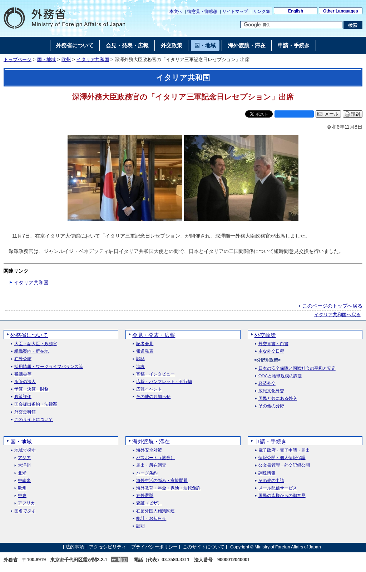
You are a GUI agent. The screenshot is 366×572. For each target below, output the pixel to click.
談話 (140, 359)
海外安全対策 (149, 450)
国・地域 (46, 59)
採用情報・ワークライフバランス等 (48, 366)
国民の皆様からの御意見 (282, 495)
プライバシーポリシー (154, 546)
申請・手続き (270, 441)
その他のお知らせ (153, 396)
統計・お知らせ (151, 518)
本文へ (175, 11)
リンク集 (261, 11)
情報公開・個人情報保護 (282, 458)
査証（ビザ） (149, 503)
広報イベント (149, 389)
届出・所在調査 (151, 465)
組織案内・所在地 (31, 351)
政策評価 (22, 396)
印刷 (355, 114)
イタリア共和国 (92, 59)
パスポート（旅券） (155, 458)
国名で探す (25, 511)
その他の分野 (271, 406)
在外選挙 (144, 495)
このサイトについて (33, 419)
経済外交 (267, 383)
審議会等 (22, 374)
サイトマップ (235, 11)
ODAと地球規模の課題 (280, 376)
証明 (140, 526)
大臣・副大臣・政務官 (35, 344)
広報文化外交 (271, 391)
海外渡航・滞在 (151, 441)
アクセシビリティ (107, 546)
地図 (122, 559)
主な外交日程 (271, 351)
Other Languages (340, 11)
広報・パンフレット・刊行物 (164, 381)
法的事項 (74, 546)
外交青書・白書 (273, 344)
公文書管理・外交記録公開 (284, 465)
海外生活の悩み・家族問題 (162, 480)
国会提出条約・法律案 (35, 404)
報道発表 (144, 351)
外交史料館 (25, 412)
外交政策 (265, 335)
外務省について (29, 335)
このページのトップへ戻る (332, 305)
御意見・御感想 (202, 11)
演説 (140, 366)
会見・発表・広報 (153, 335)
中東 (22, 495)
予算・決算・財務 (31, 389)
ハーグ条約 (147, 473)
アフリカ (26, 503)
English (295, 11)
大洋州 (24, 465)
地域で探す (25, 450)
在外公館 (22, 359)
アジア (24, 458)
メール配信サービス (277, 488)
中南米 (24, 480)
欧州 (66, 59)
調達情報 (267, 473)
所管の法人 (25, 381)
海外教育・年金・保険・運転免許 (168, 488)
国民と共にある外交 (277, 398)
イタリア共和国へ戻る (337, 314)
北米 (22, 473)
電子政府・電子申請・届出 (284, 450)
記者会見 (144, 344)
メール (331, 113)
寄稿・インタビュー (155, 374)
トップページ (17, 59)
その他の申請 (271, 480)
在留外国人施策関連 (155, 511)
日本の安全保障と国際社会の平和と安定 (297, 368)
